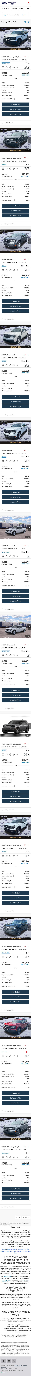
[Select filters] (25, 22)
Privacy (20, 1365)
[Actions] (27, 56)
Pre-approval (6, 1280)
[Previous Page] (16, 1217)
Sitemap (16, 1365)
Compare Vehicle (9, 122)
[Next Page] (19, 1217)
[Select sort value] (28, 21)
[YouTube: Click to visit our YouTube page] (9, 1361)
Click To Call (15, 104)
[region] (15, 90)
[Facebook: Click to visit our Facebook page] (3, 1361)
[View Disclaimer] (17, 67)
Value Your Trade (15, 114)
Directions (14, 8)
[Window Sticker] (28, 67)
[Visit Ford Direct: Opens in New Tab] (4, 1372)
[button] (5, 8)
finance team (7, 1276)
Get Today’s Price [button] (15, 109)
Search (24, 15)
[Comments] (25, 67)
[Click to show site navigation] (28, 8)
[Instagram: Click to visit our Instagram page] (14, 1361)
